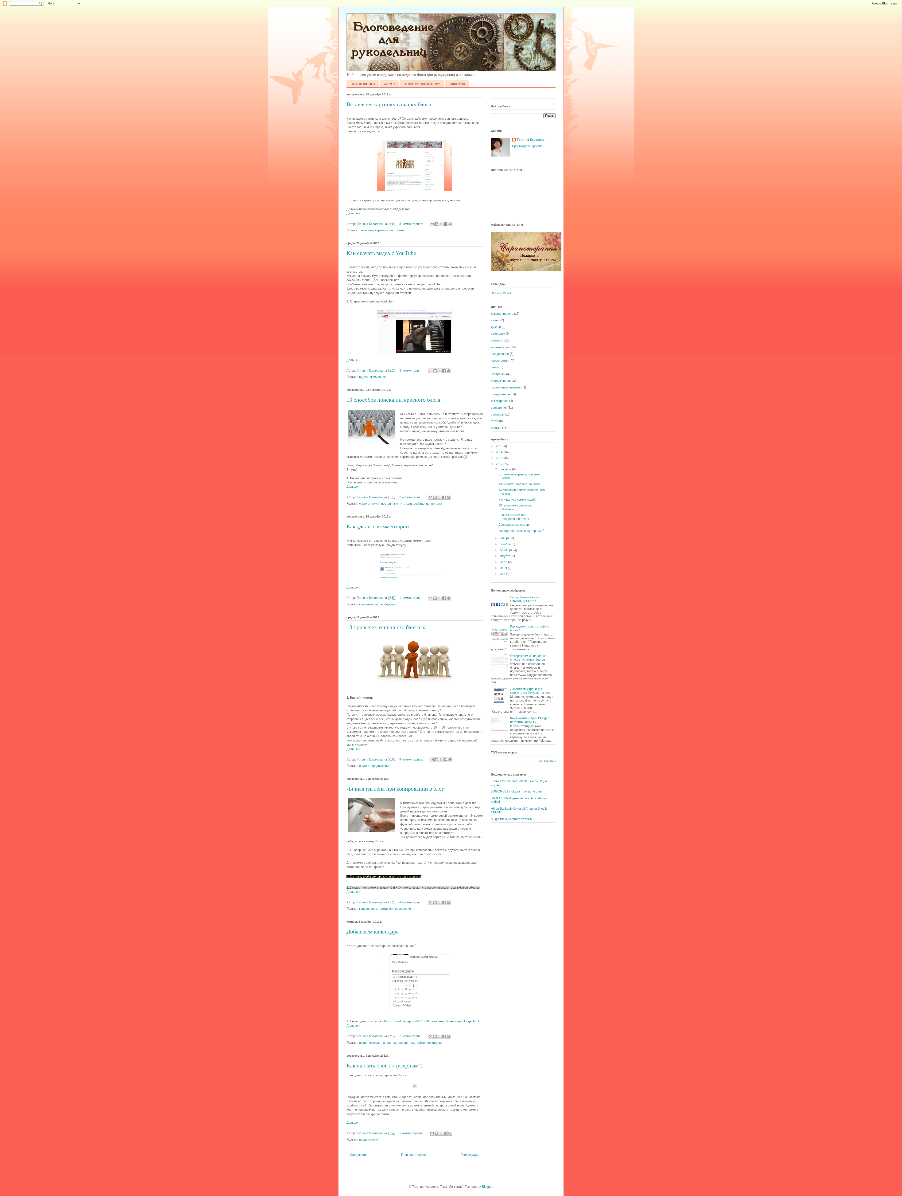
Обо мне (389, 84)
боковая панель (380, 1042)
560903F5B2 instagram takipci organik (517, 791)
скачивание (377, 377)
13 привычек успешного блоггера (386, 627)
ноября (505, 538)
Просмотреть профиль (528, 146)
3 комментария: (410, 370)
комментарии (368, 604)
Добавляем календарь (372, 932)
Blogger (487, 1186)
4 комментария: (410, 902)
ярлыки (436, 503)
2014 (499, 452)
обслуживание (501, 381)
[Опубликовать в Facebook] (445, 224)
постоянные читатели (396, 503)
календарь (400, 1042)
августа (505, 556)
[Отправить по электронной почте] (432, 224)
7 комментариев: (411, 1133)
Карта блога (457, 84)
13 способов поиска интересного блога (393, 400)
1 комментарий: (410, 598)
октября (506, 544)
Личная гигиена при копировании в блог (395, 789)
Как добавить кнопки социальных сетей (524, 599)
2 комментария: (410, 497)
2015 (499, 446)
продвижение (380, 766)
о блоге (364, 503)
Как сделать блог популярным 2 (384, 1066)
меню (495, 367)
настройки (396, 230)
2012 (499, 464)
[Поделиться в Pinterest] (450, 224)
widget (552, 761)
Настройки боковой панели (422, 84)
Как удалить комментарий (377, 526)
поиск (375, 503)
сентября (506, 550)
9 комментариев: (411, 759)
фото (494, 421)
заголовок (366, 230)
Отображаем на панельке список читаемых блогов (528, 657)
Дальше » (353, 213)
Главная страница (363, 84)
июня (504, 568)
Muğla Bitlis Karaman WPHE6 (511, 819)
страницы (497, 414)
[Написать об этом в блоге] (436, 224)
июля (504, 562)
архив (363, 1042)
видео (363, 377)
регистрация (499, 401)
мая (503, 574)
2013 (499, 458)
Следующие (358, 1155)
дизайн (496, 327)
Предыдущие (469, 1155)
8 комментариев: (411, 224)
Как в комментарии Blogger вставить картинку (529, 720)
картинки (381, 230)
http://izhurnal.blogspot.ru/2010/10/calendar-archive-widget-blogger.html (430, 1021)
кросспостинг (500, 360)
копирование (368, 908)
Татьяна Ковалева (530, 139)
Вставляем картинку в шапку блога (388, 104)
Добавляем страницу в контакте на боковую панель (530, 690)
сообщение (421, 503)
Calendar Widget (501, 293)
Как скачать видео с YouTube (381, 253)
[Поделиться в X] (441, 224)
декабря (506, 469)
